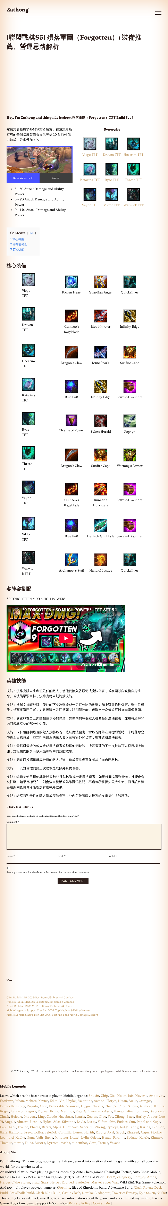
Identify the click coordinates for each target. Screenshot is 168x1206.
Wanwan (72, 1106)
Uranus (35, 1122)
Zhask (4, 1116)
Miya (130, 1111)
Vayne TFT (90, 205)
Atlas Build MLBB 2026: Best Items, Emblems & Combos (40, 1001)
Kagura (30, 1111)
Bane (3, 1132)
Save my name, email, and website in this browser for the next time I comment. (48, 872)
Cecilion (158, 1127)
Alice (43, 1106)
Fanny (133, 1127)
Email (62, 856)
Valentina (85, 1101)
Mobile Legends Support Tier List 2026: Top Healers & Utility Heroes (48, 1010)
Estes (130, 1116)
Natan (122, 1101)
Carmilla (65, 1132)
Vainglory (124, 1177)
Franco (23, 1127)
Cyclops (112, 1127)
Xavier (43, 1101)
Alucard (22, 1122)
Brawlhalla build (21, 1193)
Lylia (85, 1137)
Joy (161, 1095)
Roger (4, 1111)
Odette (95, 1137)
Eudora (122, 1122)
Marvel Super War (104, 1182)
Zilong (120, 1116)
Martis (18, 1143)
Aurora (40, 1143)
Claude (52, 1116)
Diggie (86, 1106)
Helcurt (16, 1116)
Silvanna (68, 1122)
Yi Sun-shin (106, 1122)
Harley (141, 1116)
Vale (74, 1127)
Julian (19, 1101)
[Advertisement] (76, 83)
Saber (84, 1127)
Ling (41, 1116)
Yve (110, 1116)
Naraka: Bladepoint (96, 1193)
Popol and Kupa (148, 1122)
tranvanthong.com (86, 1071)
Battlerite (82, 1182)
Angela (10, 1122)
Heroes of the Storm (15, 1182)
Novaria (141, 1095)
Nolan (121, 1095)
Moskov (156, 1132)
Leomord (7, 1137)
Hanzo (106, 1137)
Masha (65, 1143)
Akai (110, 1132)
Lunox (78, 1132)
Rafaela (106, 1111)
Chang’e (111, 1106)
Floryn (111, 1101)
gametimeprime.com (63, 1071)
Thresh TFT (133, 180)
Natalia (97, 1106)
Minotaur (61, 1137)
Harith (89, 1132)
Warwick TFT (134, 205)
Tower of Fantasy (124, 1193)
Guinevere (92, 1111)
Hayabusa (65, 1116)
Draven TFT (112, 154)
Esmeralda (57, 1106)
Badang (132, 1137)
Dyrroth (53, 1143)
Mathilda (67, 1111)
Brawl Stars (40, 1182)
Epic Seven (147, 1193)
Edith (54, 1101)
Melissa (31, 1101)
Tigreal (43, 1111)
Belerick (50, 1132)
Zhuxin (94, 1095)
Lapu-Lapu (8, 1127)
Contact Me (101, 1203)
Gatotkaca (157, 1111)
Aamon (99, 1101)
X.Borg (100, 1132)
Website (113, 856)
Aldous (152, 1116)
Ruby (124, 1127)
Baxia (49, 1137)
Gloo (102, 1116)
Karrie (144, 1137)
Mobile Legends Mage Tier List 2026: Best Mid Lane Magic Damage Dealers (52, 1014)
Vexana (115, 1143)
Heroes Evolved (62, 1182)
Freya (28, 1132)
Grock (120, 1132)
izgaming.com (106, 1071)
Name (11, 856)
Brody (20, 1106)
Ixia (131, 1095)
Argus (145, 1132)
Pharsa (35, 1127)
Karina (145, 1127)
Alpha (57, 1127)
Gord (92, 1143)
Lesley (91, 1122)
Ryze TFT (112, 180)
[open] (158, 13)
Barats (46, 1127)
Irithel (74, 1137)
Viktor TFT (112, 205)
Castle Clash (71, 1193)
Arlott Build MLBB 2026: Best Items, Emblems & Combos (41, 1006)
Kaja (79, 1111)
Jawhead (146, 1106)
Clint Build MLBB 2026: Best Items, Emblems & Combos (40, 997)
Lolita (38, 1132)
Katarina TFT (90, 180)
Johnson (141, 1111)
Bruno (54, 1111)
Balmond (16, 1132)
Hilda (29, 1143)
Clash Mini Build (48, 1193)
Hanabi (119, 1111)
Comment (13, 821)
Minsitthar (79, 1143)
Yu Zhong (97, 1127)
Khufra (159, 1106)
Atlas (56, 1122)
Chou (122, 1106)
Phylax (71, 1101)
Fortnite (64, 1187)
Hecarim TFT (133, 154)
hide (31, 233)
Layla (81, 1122)
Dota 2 (110, 1177)
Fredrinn (6, 1101)
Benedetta (7, 1106)
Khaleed (133, 1132)
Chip (104, 1095)
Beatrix (80, 1116)
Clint (66, 1127)
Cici (113, 1095)
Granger (145, 1101)
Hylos (47, 1122)
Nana (31, 1137)
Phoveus (30, 1116)
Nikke (161, 1193)
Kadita (20, 1137)
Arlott (153, 1095)
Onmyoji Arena (144, 1177)
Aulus (133, 1101)
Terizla (103, 1143)
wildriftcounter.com (127, 1071)
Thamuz (6, 1143)
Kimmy (156, 1137)
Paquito (32, 1106)
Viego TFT (90, 154)
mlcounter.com (148, 1071)
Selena (133, 1106)
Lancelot (17, 1111)
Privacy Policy (80, 1203)
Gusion (92, 1116)
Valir (39, 1137)
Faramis (119, 1137)
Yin (62, 1101)
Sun (132, 1122)
